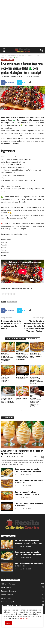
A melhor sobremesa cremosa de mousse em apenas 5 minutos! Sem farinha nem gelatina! (7, 357)
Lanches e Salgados (8, 602)
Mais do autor (33, 339)
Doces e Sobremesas (8, 591)
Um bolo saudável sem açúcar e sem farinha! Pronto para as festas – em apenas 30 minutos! (7, 399)
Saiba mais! (24, 618)
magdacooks (12, 301)
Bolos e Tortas (6, 587)
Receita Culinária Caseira (13, 76)
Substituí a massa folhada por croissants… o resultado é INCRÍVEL (7, 378)
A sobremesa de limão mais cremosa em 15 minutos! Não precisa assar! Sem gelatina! (36, 379)
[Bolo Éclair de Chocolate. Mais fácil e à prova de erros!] (37, 347)
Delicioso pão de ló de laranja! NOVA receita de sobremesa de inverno (11, 325)
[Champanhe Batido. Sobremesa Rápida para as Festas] (22, 370)
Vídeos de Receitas (11, 55)
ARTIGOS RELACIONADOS (15, 339)
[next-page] (24, 411)
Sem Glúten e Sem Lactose (11, 605)
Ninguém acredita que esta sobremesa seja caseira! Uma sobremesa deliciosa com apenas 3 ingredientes (36, 402)
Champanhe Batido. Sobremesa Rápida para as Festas (22, 377)
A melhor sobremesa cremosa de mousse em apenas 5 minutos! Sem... (22, 452)
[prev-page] (21, 411)
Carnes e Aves (6, 598)
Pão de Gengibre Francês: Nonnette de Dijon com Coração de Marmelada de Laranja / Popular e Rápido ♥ (34, 326)
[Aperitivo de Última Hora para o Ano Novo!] (22, 391)
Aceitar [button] (8, 623)
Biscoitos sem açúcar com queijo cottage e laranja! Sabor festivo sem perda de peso (22, 356)
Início (2, 55)
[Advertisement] (22, 23)
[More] (30, 82)
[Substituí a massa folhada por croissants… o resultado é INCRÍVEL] (8, 370)
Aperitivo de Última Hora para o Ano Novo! (22, 398)
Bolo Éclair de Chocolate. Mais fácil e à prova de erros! (36, 355)
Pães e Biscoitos (7, 595)
